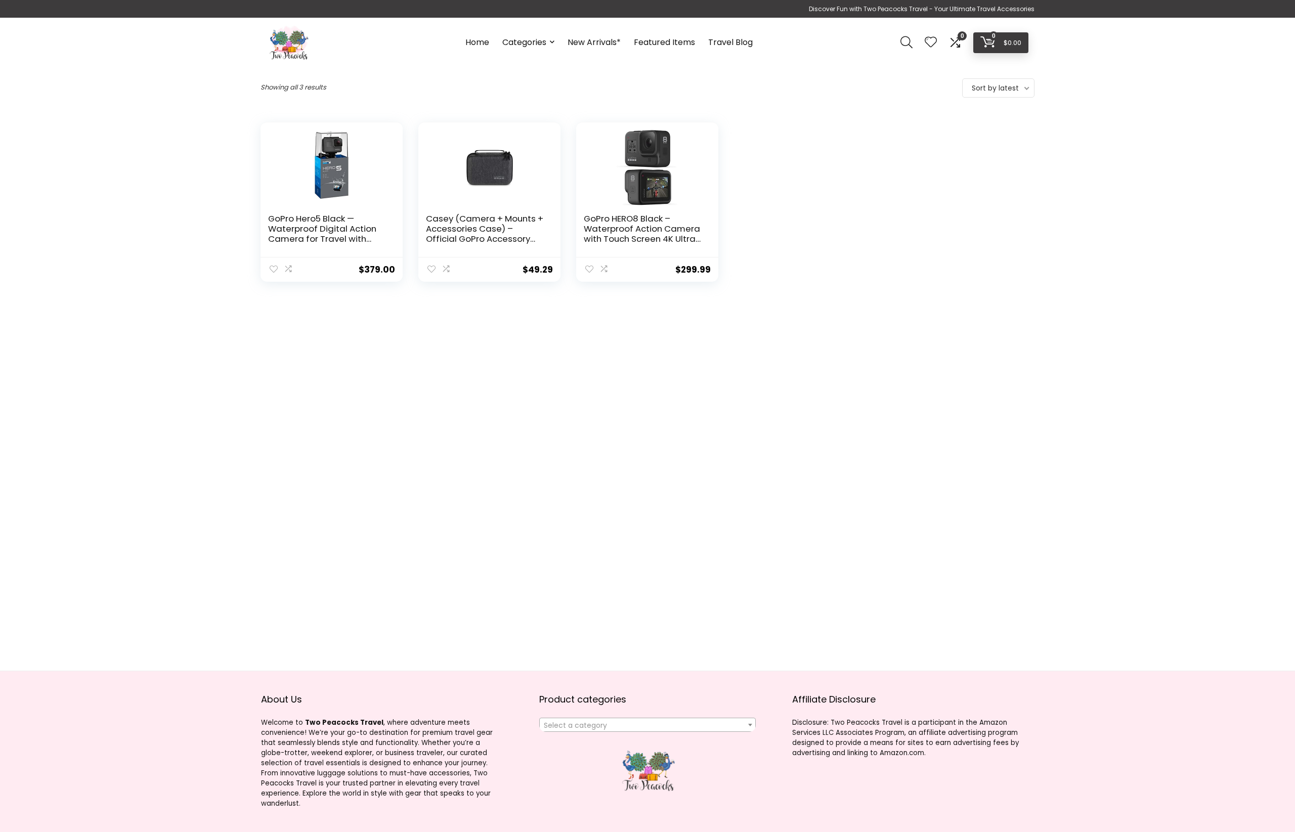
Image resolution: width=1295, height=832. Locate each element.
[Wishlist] (931, 42)
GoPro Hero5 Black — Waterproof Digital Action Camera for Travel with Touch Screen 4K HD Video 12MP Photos (323, 238)
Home (477, 42)
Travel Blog (730, 42)
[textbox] (647, 725)
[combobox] (647, 725)
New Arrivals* (594, 42)
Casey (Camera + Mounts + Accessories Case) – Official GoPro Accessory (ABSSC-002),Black (484, 233)
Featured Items (664, 42)
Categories (524, 42)
